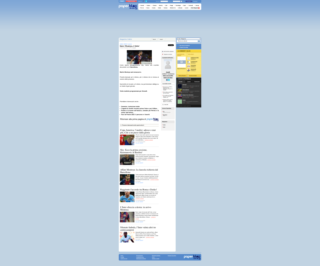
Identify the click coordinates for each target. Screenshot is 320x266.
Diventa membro (193, 75)
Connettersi (188, 1)
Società (142, 5)
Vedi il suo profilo (168, 75)
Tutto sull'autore (182, 75)
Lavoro (186, 7)
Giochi (154, 39)
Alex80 (134, 47)
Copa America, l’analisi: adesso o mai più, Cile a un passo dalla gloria (138, 131)
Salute (159, 7)
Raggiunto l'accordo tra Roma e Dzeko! (138, 189)
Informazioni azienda (141, 258)
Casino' (189, 81)
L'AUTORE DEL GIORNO (180, 55)
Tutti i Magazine (194, 7)
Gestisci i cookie (155, 258)
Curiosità (191, 5)
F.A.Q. (153, 257)
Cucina (153, 7)
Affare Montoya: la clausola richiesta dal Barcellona (139, 171)
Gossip (197, 5)
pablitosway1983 (195, 57)
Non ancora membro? (185, 45)
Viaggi (171, 5)
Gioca (192, 87)
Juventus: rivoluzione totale (130, 106)
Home (122, 1)
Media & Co (173, 7)
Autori (161, 39)
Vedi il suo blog (168, 77)
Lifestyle (180, 7)
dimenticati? (195, 1)
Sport (164, 127)
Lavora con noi (123, 258)
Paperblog (128, 6)
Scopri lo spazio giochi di (185, 106)
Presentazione (139, 255)
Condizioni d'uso (140, 257)
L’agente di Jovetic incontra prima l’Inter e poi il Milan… (139, 108)
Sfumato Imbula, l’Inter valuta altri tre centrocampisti (138, 228)
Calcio (164, 124)
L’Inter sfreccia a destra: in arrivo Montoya (135, 208)
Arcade (180, 81)
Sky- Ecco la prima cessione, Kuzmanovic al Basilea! (133, 151)
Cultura (148, 5)
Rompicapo (197, 81)
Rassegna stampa (156, 255)
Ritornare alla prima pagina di (133, 119)
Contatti (122, 257)
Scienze (166, 7)
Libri (166, 5)
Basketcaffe (193, 69)
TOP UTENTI (191, 54)
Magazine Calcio (126, 39)
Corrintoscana (194, 61)
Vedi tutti (166, 104)
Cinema (154, 5)
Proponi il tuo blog (184, 47)
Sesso (147, 7)
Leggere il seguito (149, 140)
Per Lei (142, 7)
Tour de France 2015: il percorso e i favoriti (135, 114)
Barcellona (165, 114)
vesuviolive (193, 65)
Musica (161, 5)
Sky (164, 111)
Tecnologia (178, 5)
